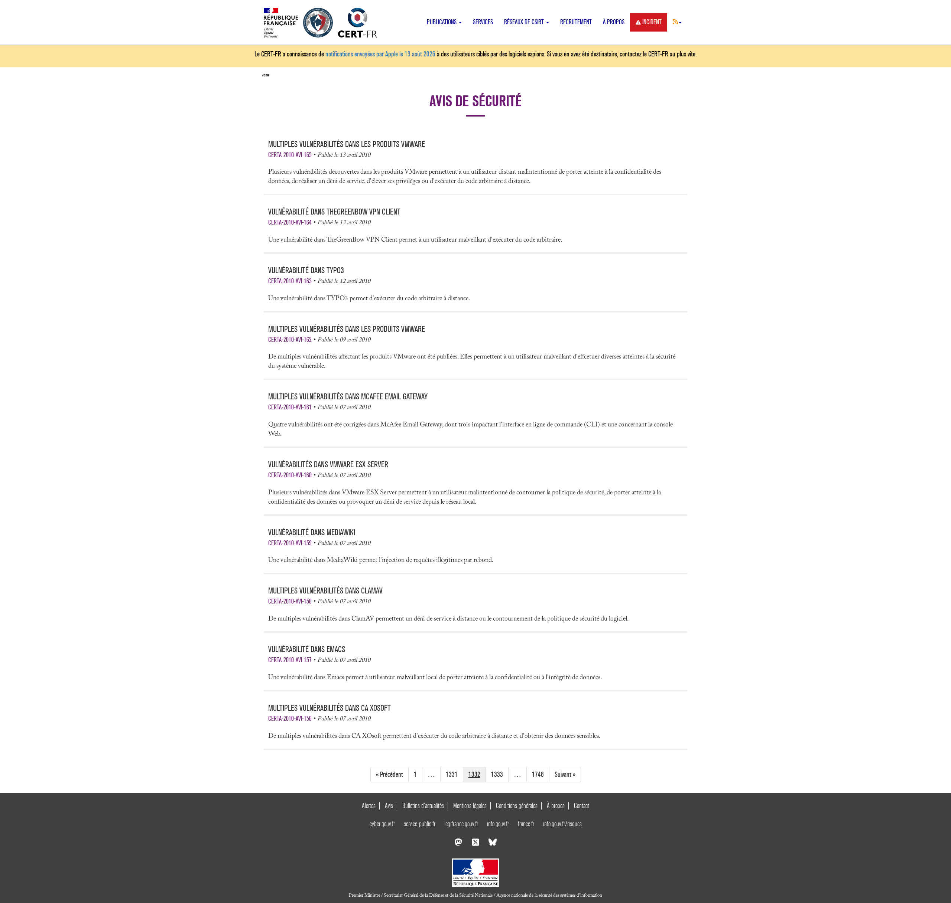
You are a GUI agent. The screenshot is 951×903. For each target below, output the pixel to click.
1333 (497, 774)
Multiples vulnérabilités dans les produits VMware (346, 144)
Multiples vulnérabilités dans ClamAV (325, 591)
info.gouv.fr (498, 823)
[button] (677, 21)
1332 (474, 774)
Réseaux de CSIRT (524, 22)
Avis (389, 805)
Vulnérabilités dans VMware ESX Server (328, 464)
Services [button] (483, 22)
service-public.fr (419, 823)
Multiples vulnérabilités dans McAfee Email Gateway (348, 397)
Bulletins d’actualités (423, 805)
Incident (652, 22)
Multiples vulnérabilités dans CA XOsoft (329, 708)
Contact (581, 805)
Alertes (369, 805)
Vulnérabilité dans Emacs (306, 649)
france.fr (526, 823)
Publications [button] (442, 22)
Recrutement (576, 22)
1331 (452, 774)
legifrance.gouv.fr (461, 823)
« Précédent (389, 774)
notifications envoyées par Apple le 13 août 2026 (380, 54)
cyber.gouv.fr (382, 823)
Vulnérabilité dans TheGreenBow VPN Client (334, 212)
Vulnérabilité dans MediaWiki (311, 532)
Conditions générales (517, 805)
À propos (613, 22)
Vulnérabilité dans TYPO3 (306, 270)
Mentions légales (470, 805)
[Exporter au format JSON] (265, 75)
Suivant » (565, 774)
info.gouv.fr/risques (562, 823)
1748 (538, 774)
